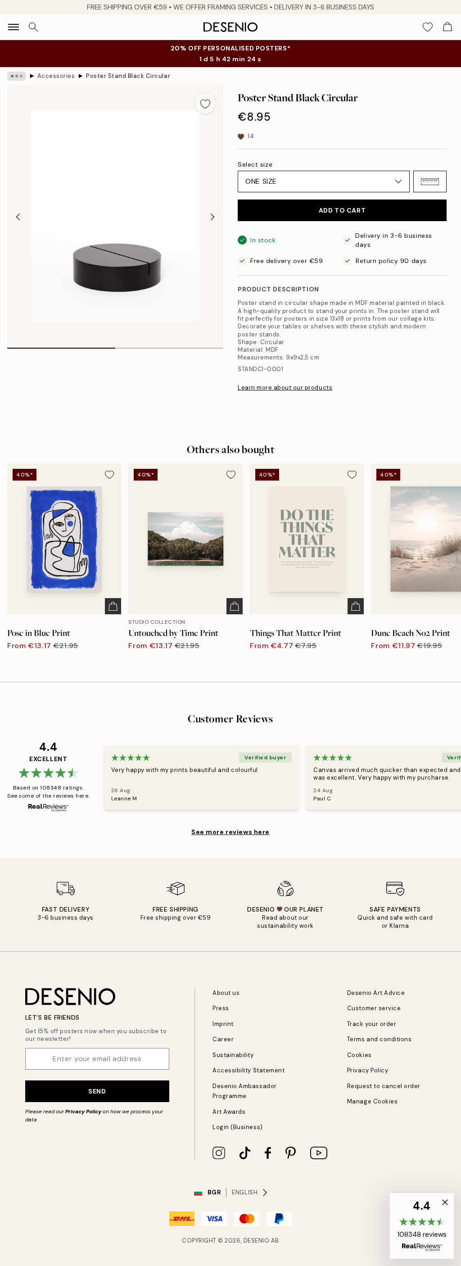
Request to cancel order (383, 1086)
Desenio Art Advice (376, 993)
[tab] (61, 345)
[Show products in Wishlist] (428, 27)
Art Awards (228, 1112)
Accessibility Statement (248, 1070)
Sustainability (232, 1055)
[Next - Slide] (212, 217)
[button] (430, 181)
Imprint (223, 1024)
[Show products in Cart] (447, 27)
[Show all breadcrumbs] (16, 76)
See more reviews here (230, 832)
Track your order (371, 1024)
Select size (255, 164)
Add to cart (342, 210)
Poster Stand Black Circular (128, 76)
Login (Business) (237, 1127)
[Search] (33, 27)
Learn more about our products (285, 387)
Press (220, 1008)
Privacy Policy (83, 1111)
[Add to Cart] (113, 606)
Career (223, 1039)
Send (97, 1091)
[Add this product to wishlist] (205, 103)
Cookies (359, 1055)
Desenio (257, 1240)
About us (226, 993)
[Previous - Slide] (18, 217)
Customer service (374, 1008)
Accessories (56, 76)
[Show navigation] (13, 27)
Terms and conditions (379, 1039)
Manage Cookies (372, 1101)
